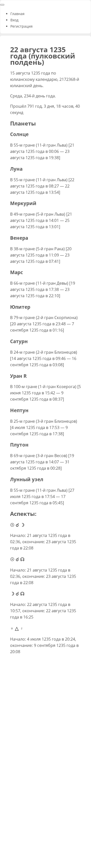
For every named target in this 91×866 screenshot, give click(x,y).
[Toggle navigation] (2, 5)
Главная (17, 13)
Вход (14, 20)
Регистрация (21, 26)
